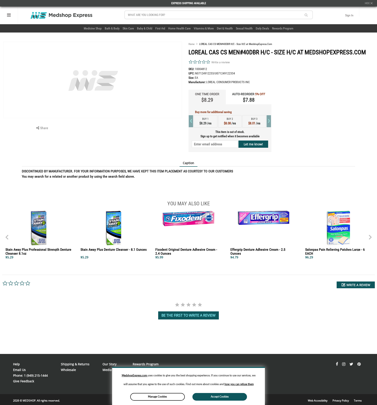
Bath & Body (112, 28)
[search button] (306, 15)
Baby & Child (144, 28)
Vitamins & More (204, 28)
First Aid (160, 28)
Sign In (349, 15)
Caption (188, 163)
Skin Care (128, 28)
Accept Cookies (220, 396)
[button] (356, 284)
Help (16, 364)
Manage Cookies (157, 396)
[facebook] (337, 364)
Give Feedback (23, 381)
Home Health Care (179, 28)
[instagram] (344, 364)
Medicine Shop (93, 28)
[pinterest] (359, 364)
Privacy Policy (341, 400)
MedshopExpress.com (135, 375)
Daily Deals (262, 28)
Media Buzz (111, 370)
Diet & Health (225, 28)
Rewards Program (282, 28)
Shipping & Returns (75, 364)
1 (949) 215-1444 (36, 375)
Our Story (110, 364)
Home (191, 44)
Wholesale (68, 370)
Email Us (19, 370)
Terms (358, 400)
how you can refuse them (239, 384)
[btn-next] (6, 235)
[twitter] (352, 364)
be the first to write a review (188, 315)
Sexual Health (244, 28)
